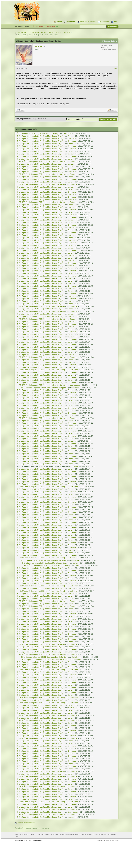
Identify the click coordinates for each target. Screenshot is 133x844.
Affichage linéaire (109, 41)
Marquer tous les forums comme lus (93, 834)
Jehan (70, 136)
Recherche (71, 22)
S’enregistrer (50, 26)
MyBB (21, 840)
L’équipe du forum (21, 834)
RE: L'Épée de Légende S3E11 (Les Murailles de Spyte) (40, 136)
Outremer (38, 46)
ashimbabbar (75, 385)
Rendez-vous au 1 (21, 32)
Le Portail (40, 834)
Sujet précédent (24, 119)
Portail (59, 22)
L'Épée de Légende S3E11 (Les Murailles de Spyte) (36, 133)
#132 (115, 68)
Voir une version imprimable (26, 822)
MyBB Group (37, 840)
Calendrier (104, 22)
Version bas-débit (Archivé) (69, 834)
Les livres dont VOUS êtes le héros (41, 32)
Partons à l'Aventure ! (62, 32)
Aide (115, 22)
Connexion (39, 26)
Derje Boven (76, 657)
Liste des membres (87, 22)
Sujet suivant (38, 119)
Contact (32, 834)
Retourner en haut (51, 834)
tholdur (71, 138)
